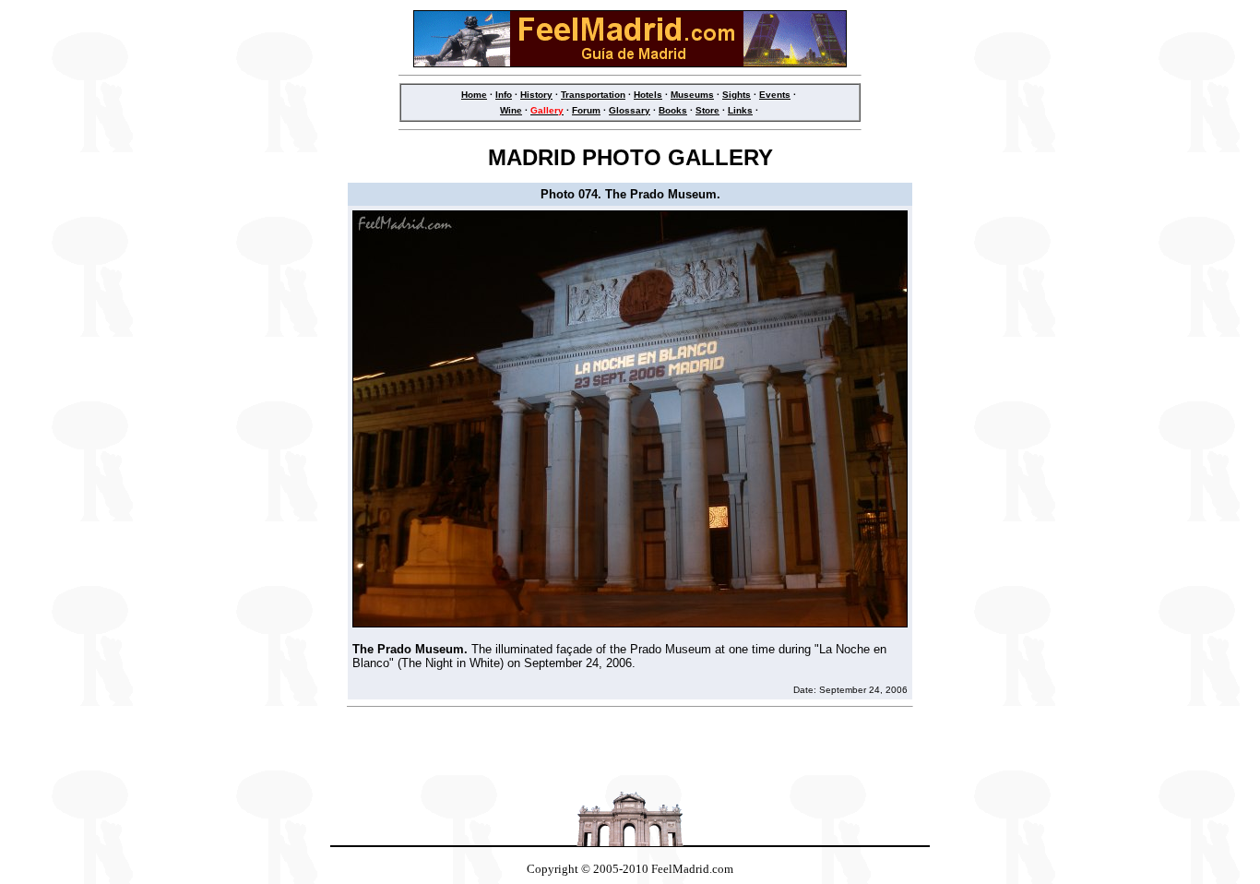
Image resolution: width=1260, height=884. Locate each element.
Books (673, 110)
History (536, 95)
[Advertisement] (630, 746)
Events (774, 95)
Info (503, 95)
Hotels (648, 95)
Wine (511, 110)
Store (707, 110)
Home (474, 95)
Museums (692, 95)
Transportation (593, 95)
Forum (586, 110)
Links (740, 110)
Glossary (629, 110)
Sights (736, 95)
